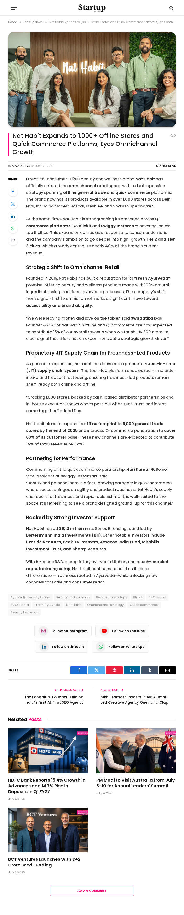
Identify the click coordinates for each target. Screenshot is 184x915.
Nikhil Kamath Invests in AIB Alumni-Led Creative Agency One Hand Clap (134, 700)
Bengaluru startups (111, 597)
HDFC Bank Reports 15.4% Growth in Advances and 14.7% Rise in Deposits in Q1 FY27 (47, 786)
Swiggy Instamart (25, 612)
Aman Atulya (21, 166)
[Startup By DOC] (92, 8)
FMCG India (20, 604)
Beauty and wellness (73, 597)
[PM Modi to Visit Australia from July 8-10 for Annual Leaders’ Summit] (136, 750)
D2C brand (157, 597)
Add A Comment (92, 890)
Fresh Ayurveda (47, 604)
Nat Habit (73, 604)
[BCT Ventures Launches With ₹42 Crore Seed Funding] (48, 830)
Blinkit (138, 597)
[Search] (170, 7)
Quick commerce (144, 604)
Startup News (166, 166)
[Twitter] (13, 204)
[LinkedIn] (13, 216)
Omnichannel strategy (105, 604)
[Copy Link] (13, 240)
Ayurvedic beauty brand (30, 597)
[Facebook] (13, 191)
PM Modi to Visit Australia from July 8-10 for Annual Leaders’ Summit (135, 783)
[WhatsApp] (13, 228)
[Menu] (14, 7)
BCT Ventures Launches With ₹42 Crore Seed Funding (44, 862)
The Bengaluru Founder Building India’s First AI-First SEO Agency (54, 700)
